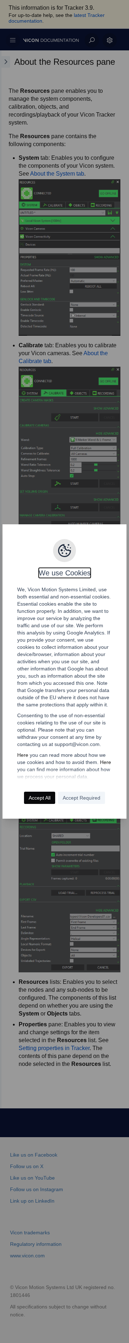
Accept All (40, 798)
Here (22, 755)
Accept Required (81, 798)
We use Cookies (65, 573)
